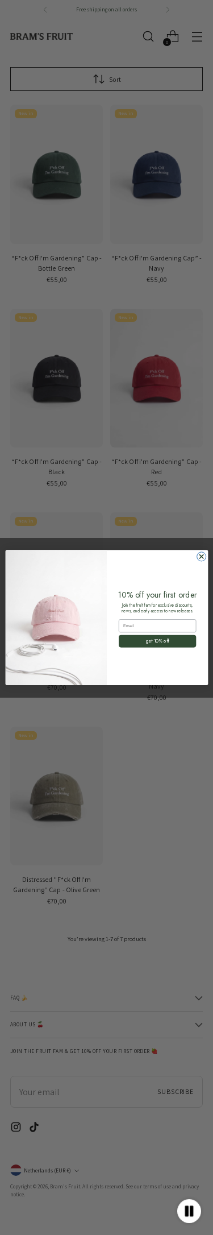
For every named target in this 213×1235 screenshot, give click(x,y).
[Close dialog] (201, 556)
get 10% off (157, 640)
